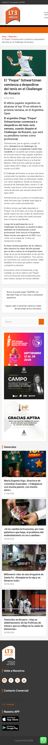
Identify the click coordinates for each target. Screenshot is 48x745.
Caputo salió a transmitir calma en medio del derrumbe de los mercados (23, 307)
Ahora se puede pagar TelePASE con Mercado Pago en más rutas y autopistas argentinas (25, 295)
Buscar (41, 322)
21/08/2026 (9, 493)
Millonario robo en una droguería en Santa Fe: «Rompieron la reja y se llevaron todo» (23, 577)
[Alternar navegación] (5, 30)
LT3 (31, 740)
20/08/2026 (9, 539)
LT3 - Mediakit (8, 704)
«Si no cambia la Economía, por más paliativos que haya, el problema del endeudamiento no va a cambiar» (24, 532)
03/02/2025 (9, 98)
